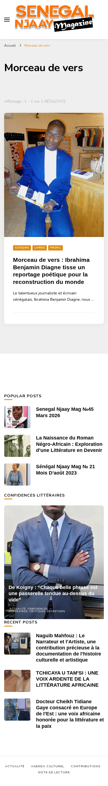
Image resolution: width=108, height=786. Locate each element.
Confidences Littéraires (28, 610)
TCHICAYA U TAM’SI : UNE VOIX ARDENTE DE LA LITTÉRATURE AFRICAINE (67, 679)
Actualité (17, 609)
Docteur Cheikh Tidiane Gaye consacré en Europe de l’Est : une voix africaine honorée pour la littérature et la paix (70, 714)
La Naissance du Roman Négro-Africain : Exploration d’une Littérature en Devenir (69, 444)
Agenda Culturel (47, 766)
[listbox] (54, 562)
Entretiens (56, 611)
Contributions (85, 766)
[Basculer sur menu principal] (7, 20)
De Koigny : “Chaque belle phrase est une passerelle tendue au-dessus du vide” (53, 593)
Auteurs (22, 247)
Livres (39, 247)
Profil (55, 247)
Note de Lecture (54, 772)
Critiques (37, 611)
